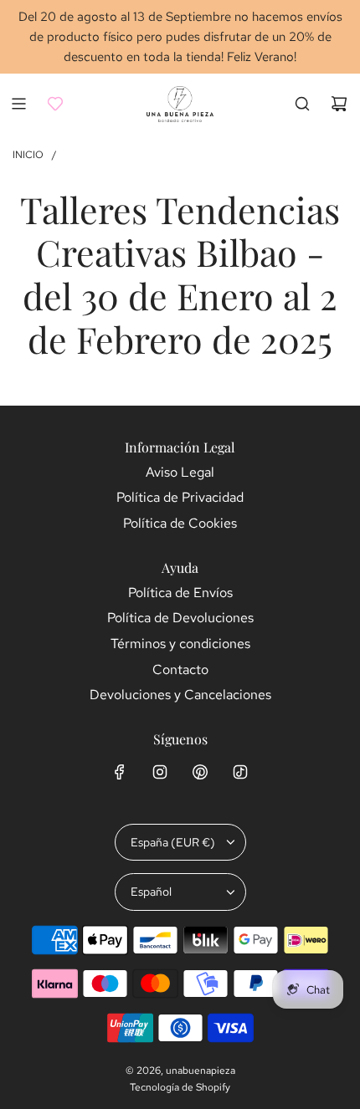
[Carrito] (339, 103)
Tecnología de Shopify (180, 1087)
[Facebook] (119, 772)
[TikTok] (240, 772)
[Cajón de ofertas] (55, 103)
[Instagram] (159, 772)
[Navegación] (18, 103)
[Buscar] (302, 103)
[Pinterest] (200, 772)
